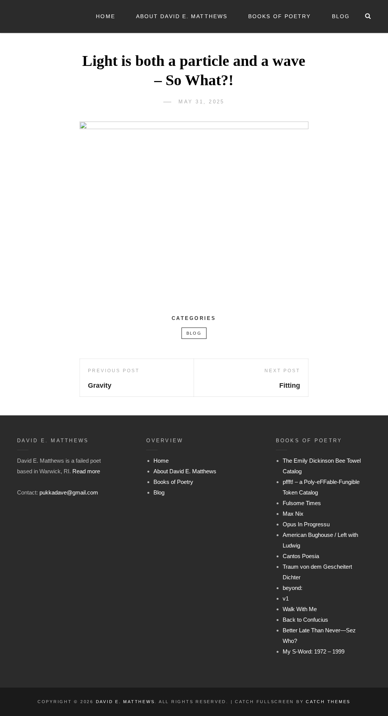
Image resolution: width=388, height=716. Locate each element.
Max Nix (293, 513)
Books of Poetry (279, 16)
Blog (341, 16)
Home (105, 16)
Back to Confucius (305, 619)
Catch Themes (328, 701)
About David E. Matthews (181, 16)
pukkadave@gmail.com (68, 492)
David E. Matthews (125, 701)
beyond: (292, 588)
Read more (86, 471)
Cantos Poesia (301, 556)
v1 (286, 598)
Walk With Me (300, 609)
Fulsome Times (302, 503)
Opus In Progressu (306, 524)
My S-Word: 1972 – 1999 (313, 651)
